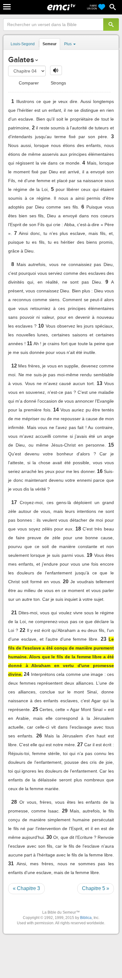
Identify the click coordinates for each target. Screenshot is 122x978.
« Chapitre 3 (26, 888)
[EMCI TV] (61, 8)
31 (11, 863)
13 (99, 383)
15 (111, 445)
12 (14, 365)
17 (14, 502)
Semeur (50, 44)
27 (80, 744)
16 (100, 471)
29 (65, 810)
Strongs (57, 82)
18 (78, 528)
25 (35, 709)
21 (14, 612)
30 (49, 837)
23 (103, 639)
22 (22, 630)
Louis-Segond (23, 44)
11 (29, 343)
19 (89, 555)
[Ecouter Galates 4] (56, 70)
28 (14, 802)
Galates (21, 59)
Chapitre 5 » (95, 888)
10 (41, 326)
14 (56, 409)
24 (26, 674)
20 (66, 581)
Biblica (86, 918)
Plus (68, 44)
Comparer (28, 82)
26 (39, 735)
